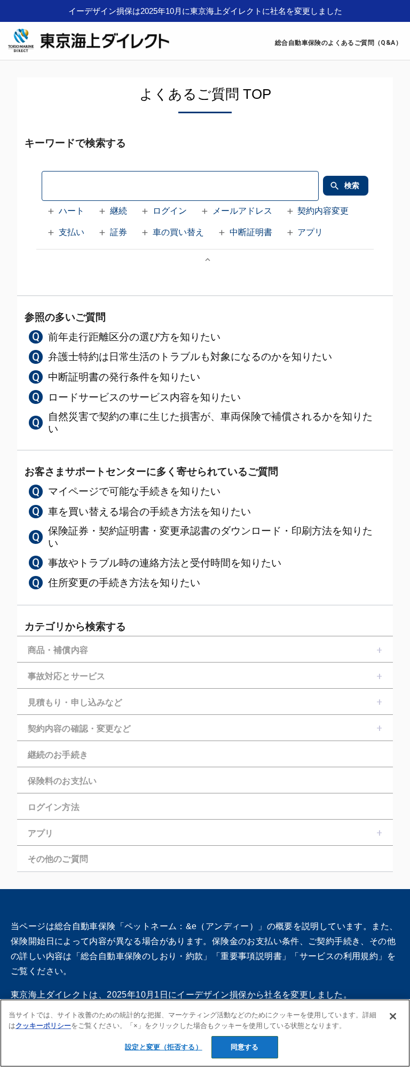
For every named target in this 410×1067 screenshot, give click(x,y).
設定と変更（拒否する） (163, 1047)
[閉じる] (393, 1016)
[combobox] (180, 186)
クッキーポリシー (43, 1026)
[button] (67, 211)
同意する (245, 1047)
